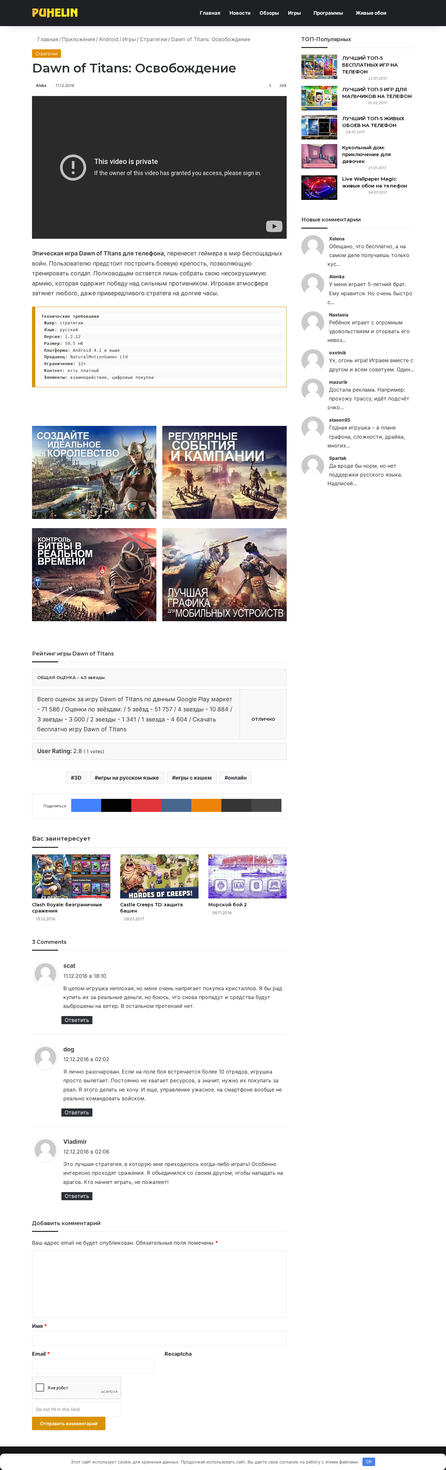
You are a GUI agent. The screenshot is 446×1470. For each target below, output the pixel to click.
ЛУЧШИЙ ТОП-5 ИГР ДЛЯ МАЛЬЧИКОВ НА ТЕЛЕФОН (377, 92)
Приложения (78, 39)
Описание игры (109, 405)
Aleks (41, 85)
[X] (116, 805)
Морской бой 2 (227, 905)
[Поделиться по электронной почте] (236, 805)
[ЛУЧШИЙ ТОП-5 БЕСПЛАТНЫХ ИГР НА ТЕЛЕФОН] (319, 67)
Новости (240, 13)
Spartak (337, 458)
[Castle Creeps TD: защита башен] (159, 876)
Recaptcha (178, 1353)
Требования (220, 405)
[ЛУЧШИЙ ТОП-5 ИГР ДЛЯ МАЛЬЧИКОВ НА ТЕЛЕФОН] (319, 98)
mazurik (338, 382)
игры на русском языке (128, 777)
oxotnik (337, 352)
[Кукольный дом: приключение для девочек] (319, 156)
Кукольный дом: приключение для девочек (366, 154)
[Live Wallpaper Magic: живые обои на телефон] (319, 187)
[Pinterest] (146, 805)
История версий (167, 405)
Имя (39, 1326)
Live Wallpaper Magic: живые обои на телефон (374, 182)
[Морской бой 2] (247, 876)
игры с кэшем (193, 777)
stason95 (339, 420)
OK (369, 1461)
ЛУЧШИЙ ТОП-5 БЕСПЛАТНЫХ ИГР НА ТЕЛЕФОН (370, 65)
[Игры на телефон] (55, 13)
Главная (210, 13)
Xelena (336, 238)
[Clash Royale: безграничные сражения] (71, 876)
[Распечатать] (266, 805)
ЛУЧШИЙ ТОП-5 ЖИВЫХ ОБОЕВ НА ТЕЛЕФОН (373, 121)
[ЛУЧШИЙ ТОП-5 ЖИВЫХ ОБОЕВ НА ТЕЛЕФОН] (319, 127)
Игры (294, 13)
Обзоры (269, 13)
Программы (328, 13)
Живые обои (371, 13)
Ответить (77, 1020)
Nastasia (338, 314)
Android (109, 39)
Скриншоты (56, 405)
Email (41, 1353)
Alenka (336, 276)
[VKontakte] (176, 805)
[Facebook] (86, 805)
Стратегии (153, 39)
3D (78, 777)
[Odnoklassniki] (206, 805)
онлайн (237, 777)
